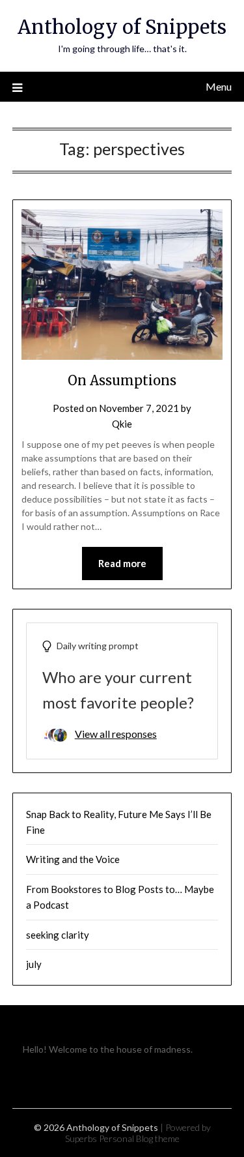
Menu (219, 86)
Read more (122, 563)
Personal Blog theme (139, 1138)
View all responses (116, 733)
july (34, 964)
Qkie (122, 424)
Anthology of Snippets (122, 27)
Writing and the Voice (73, 859)
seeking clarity (57, 935)
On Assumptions (122, 380)
